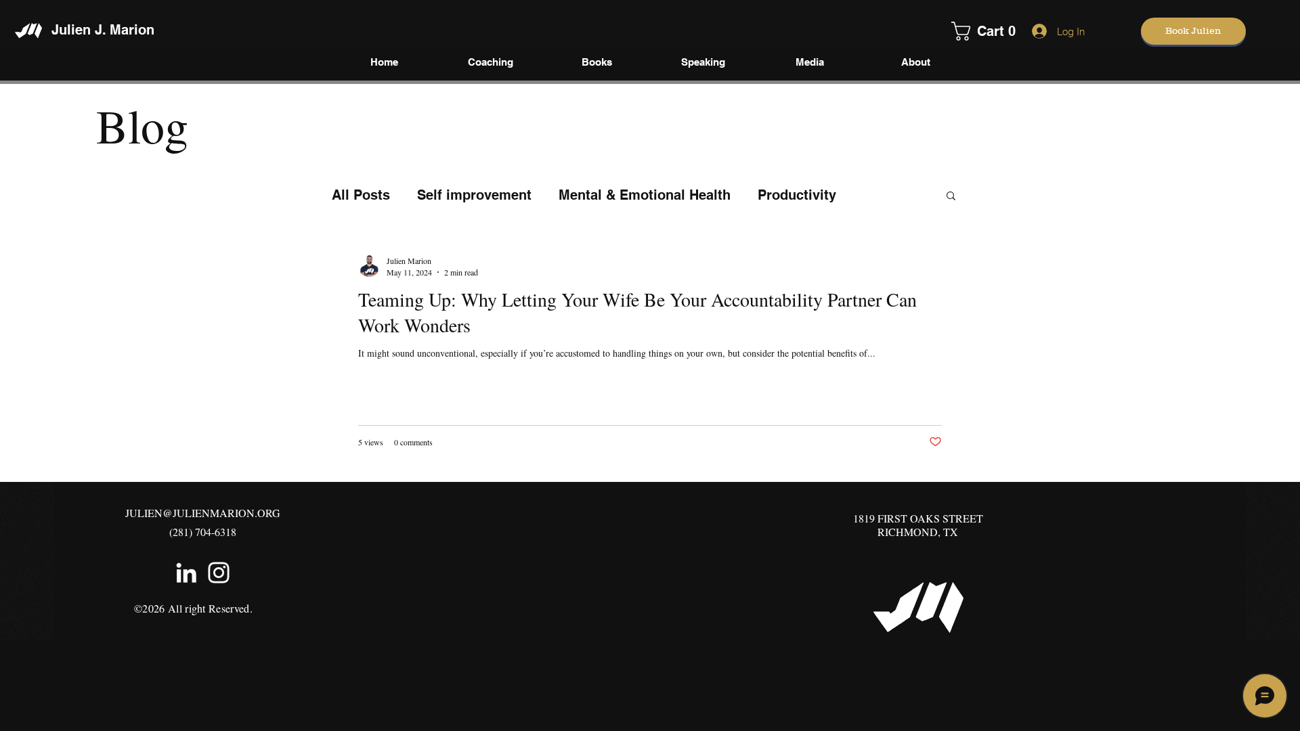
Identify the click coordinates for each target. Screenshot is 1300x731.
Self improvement (474, 195)
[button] (970, 31)
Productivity (797, 195)
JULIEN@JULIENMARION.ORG (202, 513)
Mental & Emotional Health (645, 195)
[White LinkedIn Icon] (186, 572)
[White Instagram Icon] (218, 572)
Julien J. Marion (102, 30)
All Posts (361, 195)
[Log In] (1035, 31)
